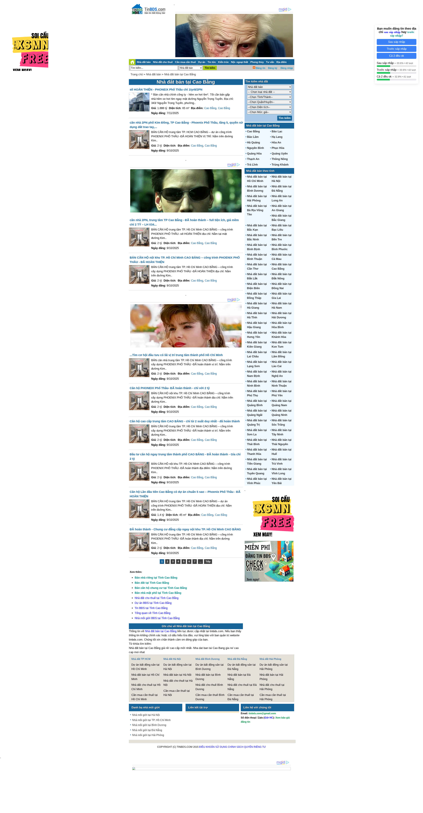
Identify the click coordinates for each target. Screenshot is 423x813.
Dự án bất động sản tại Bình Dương (209, 667)
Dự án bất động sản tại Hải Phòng (274, 667)
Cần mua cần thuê (185, 62)
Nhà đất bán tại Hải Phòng (271, 677)
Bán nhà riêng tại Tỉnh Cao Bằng (156, 577)
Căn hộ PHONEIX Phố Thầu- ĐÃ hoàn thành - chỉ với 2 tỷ (170, 388)
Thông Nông (280, 159)
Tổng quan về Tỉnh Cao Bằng (152, 613)
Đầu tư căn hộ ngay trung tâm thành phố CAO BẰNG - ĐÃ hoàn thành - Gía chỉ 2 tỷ (185, 456)
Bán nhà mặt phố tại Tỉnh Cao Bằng (158, 592)
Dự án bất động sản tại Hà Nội (177, 667)
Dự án (201, 62)
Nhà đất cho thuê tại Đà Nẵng (242, 687)
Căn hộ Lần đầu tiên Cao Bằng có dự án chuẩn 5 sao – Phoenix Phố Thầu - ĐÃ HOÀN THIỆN (185, 494)
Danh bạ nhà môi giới (146, 707)
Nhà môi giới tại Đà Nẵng (147, 730)
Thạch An (253, 159)
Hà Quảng (253, 142)
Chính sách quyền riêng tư (247, 746)
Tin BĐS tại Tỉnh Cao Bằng (151, 608)
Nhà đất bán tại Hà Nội (177, 674)
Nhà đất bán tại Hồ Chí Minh (145, 677)
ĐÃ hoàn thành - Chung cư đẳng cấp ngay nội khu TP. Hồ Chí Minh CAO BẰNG (185, 529)
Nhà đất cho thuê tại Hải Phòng (272, 687)
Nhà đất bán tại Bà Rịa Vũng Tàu (257, 210)
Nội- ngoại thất (239, 62)
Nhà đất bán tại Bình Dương (208, 677)
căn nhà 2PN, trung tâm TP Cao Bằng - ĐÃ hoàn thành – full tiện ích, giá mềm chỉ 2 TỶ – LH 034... (184, 222)
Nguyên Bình (255, 148)
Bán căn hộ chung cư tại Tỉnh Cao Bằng (161, 587)
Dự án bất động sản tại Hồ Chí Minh (145, 667)
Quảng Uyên (280, 153)
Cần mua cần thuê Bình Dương (209, 697)
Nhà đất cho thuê (163, 62)
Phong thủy (257, 62)
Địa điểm (281, 62)
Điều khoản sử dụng (213, 746)
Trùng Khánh (280, 164)
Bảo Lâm (253, 136)
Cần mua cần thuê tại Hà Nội (176, 693)
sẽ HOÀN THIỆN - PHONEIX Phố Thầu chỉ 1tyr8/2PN (166, 89)
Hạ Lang (277, 136)
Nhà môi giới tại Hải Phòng (148, 735)
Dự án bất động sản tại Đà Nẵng (242, 667)
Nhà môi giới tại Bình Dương (149, 725)
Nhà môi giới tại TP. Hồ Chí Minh (151, 720)
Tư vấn (270, 62)
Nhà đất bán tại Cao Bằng (180, 74)
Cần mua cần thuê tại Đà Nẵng (241, 697)
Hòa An (276, 142)
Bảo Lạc (277, 131)
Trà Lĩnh (252, 164)
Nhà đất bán (144, 62)
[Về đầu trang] (419, 808)
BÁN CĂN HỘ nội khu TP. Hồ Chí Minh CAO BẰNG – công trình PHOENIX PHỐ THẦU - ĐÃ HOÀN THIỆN (185, 260)
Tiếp (208, 561)
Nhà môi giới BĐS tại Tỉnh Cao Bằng (157, 618)
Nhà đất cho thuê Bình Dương (209, 687)
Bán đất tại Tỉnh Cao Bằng (152, 582)
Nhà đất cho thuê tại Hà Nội (177, 683)
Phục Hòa (278, 148)
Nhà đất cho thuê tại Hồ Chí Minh (145, 687)
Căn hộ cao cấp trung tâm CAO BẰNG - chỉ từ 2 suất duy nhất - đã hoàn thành (185, 421)
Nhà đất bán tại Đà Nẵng (239, 677)
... (200, 561)
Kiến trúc (223, 62)
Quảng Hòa (254, 153)
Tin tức (212, 62)
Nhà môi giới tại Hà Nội (146, 715)
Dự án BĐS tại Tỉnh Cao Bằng (153, 603)
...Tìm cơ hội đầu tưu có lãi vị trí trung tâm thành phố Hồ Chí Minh (176, 355)
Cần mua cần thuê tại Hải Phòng (273, 697)
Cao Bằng (210, 108)
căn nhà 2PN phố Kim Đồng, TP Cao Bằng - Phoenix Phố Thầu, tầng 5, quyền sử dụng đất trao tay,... (186, 125)
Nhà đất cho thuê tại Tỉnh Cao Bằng (156, 598)
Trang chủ (137, 74)
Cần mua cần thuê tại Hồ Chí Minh (144, 697)
